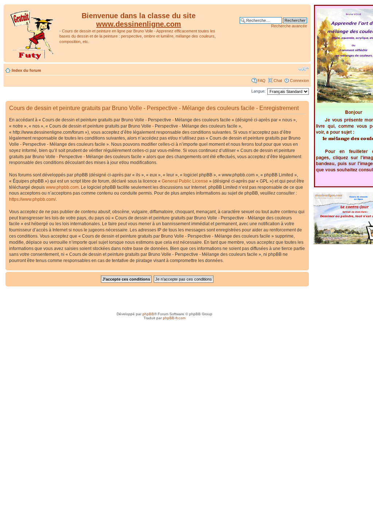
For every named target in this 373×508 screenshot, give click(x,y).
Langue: (258, 91)
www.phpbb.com (62, 187)
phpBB (148, 314)
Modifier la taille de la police (303, 69)
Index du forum (26, 70)
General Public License (185, 181)
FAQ (262, 80)
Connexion (299, 80)
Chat (278, 80)
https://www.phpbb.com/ (32, 199)
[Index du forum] (32, 33)
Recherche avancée (289, 26)
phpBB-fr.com (174, 318)
